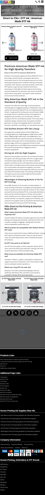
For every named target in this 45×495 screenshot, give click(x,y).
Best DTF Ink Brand (6, 392)
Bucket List (3, 388)
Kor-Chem (3, 469)
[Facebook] (9, 313)
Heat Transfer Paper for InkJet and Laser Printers (14, 359)
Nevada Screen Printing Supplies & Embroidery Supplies (19, 425)
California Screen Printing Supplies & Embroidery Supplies (20, 421)
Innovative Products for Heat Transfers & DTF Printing (16, 361)
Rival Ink (3, 366)
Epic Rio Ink (3, 364)
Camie (2, 479)
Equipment (3, 467)
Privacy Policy (28, 444)
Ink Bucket (3, 381)
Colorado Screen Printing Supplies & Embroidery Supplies (19, 434)
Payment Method (17, 444)
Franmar (3, 472)
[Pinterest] (22, 313)
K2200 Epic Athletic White (8, 368)
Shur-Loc (3, 477)
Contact (17, 447)
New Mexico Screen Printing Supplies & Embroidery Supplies (20, 415)
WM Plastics (4, 464)
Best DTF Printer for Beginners (9, 397)
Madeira (3, 485)
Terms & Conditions (7, 447)
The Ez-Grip (4, 487)
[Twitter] (16, 313)
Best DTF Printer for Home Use (9, 401)
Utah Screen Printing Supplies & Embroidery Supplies (18, 428)
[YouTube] (36, 313)
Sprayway (3, 482)
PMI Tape (3, 474)
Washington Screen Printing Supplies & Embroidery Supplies (20, 431)
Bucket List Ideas (5, 390)
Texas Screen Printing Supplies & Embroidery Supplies (18, 418)
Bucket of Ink (4, 379)
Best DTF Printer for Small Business (10, 394)
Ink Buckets (3, 377)
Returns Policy (5, 444)
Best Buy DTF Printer (6, 399)
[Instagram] (29, 313)
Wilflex (2, 490)
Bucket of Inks (4, 383)
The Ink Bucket (4, 386)
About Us (25, 447)
